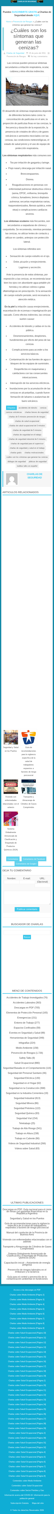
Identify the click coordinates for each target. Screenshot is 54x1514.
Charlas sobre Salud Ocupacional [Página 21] (27, 1390)
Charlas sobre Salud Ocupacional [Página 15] (27, 1357)
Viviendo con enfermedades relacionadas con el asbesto (27, 1240)
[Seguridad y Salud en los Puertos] (10, 737)
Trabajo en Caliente (25, 1138)
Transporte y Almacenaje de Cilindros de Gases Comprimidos (27, 1247)
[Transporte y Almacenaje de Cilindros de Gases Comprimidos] (28, 786)
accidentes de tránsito (28, 408)
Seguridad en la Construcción (24, 1088)
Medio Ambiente (24, 1048)
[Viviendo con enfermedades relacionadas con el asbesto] (10, 786)
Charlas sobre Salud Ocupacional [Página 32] (27, 1447)
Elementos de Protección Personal (24, 1012)
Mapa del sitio (38, 1503)
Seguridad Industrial (24, 1098)
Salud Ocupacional (24, 1063)
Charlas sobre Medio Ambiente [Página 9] (27, 1328)
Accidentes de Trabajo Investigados (24, 997)
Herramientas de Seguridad (24, 1038)
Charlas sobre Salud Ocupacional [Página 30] (27, 1438)
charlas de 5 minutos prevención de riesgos (27, 417)
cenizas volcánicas (14, 412)
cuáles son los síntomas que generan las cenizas (27, 457)
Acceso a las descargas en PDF (27, 1290)
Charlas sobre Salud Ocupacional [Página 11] (27, 1338)
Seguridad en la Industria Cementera (24, 1093)
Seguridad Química (25, 1113)
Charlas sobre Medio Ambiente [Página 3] (27, 1299)
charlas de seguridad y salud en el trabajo (27, 448)
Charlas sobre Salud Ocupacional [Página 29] (27, 1428)
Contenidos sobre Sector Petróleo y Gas (27, 1490)
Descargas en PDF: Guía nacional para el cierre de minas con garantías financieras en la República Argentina (27, 1211)
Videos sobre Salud (25, 1148)
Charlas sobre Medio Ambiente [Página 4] (27, 1304)
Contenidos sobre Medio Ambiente (27, 1481)
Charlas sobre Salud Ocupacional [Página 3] (27, 1433)
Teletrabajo (24, 1123)
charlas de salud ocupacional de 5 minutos (27, 426)
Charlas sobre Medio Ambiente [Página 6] (27, 1314)
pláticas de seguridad (38, 461)
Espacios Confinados (25, 1028)
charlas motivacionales (34, 453)
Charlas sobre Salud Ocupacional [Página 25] (27, 1409)
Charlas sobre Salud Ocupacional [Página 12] (27, 1342)
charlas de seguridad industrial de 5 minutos (27, 439)
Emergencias (24, 1017)
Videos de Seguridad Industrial (24, 1143)
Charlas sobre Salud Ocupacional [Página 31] (27, 1443)
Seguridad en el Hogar (24, 1083)
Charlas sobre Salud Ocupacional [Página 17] (27, 1366)
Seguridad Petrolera (24, 1108)
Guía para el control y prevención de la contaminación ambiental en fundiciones (27, 1278)
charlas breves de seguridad (36, 412)
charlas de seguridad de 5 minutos (27, 430)
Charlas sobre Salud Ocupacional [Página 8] (27, 1471)
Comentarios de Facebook (34, 859)
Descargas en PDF (24, 1007)
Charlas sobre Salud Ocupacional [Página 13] (27, 1347)
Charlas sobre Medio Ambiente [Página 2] (27, 1295)
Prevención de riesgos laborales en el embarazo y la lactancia (27, 1271)
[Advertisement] (27, 611)
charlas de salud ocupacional (27, 421)
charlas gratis (16, 453)
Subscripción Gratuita (20, 1503)
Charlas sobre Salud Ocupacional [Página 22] (27, 1395)
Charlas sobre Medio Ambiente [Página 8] (27, 1323)
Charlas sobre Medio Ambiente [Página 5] (27, 1309)
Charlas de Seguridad (15, 53)
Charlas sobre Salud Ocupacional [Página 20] (27, 1385)
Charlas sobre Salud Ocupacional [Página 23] (27, 1400)
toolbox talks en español (27, 466)
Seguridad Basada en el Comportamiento (24, 1068)
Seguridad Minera (25, 1103)
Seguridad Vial (24, 1118)
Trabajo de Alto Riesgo (24, 1128)
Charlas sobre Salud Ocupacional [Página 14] (27, 1352)
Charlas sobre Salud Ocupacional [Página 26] (27, 1414)
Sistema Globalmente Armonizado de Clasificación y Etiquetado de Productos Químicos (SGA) (11, 839)
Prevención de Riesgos (23, 1053)
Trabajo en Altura (24, 1133)
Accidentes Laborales (24, 1002)
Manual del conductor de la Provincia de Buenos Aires (27, 1233)
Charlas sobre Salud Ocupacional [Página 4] (27, 1452)
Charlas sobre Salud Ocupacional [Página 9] (27, 1476)
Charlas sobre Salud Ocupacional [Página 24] (27, 1404)
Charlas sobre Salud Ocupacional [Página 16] (27, 1361)
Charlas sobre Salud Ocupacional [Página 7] (27, 1466)
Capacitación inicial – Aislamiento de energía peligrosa (27, 1263)
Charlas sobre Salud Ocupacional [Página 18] (27, 1371)
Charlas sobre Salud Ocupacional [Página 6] (27, 1462)
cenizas (43, 408)
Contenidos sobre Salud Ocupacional (27, 1486)
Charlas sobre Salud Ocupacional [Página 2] (27, 1380)
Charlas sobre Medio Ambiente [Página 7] (27, 1319)
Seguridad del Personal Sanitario (25, 1073)
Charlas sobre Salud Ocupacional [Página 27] (27, 1419)
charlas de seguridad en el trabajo (27, 435)
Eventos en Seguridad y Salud (24, 1033)
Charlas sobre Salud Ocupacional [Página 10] (27, 1333)
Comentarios (13, 859)
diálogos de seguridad (17, 461)
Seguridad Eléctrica (24, 1078)
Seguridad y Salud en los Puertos (27, 1218)
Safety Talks (25, 1058)
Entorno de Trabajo (24, 1023)
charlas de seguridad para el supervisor (27, 443)
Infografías (24, 1043)
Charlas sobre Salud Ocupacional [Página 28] (27, 1423)
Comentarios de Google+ (26, 864)
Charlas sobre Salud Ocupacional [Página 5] (27, 1457)
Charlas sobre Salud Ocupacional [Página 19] (27, 1376)
